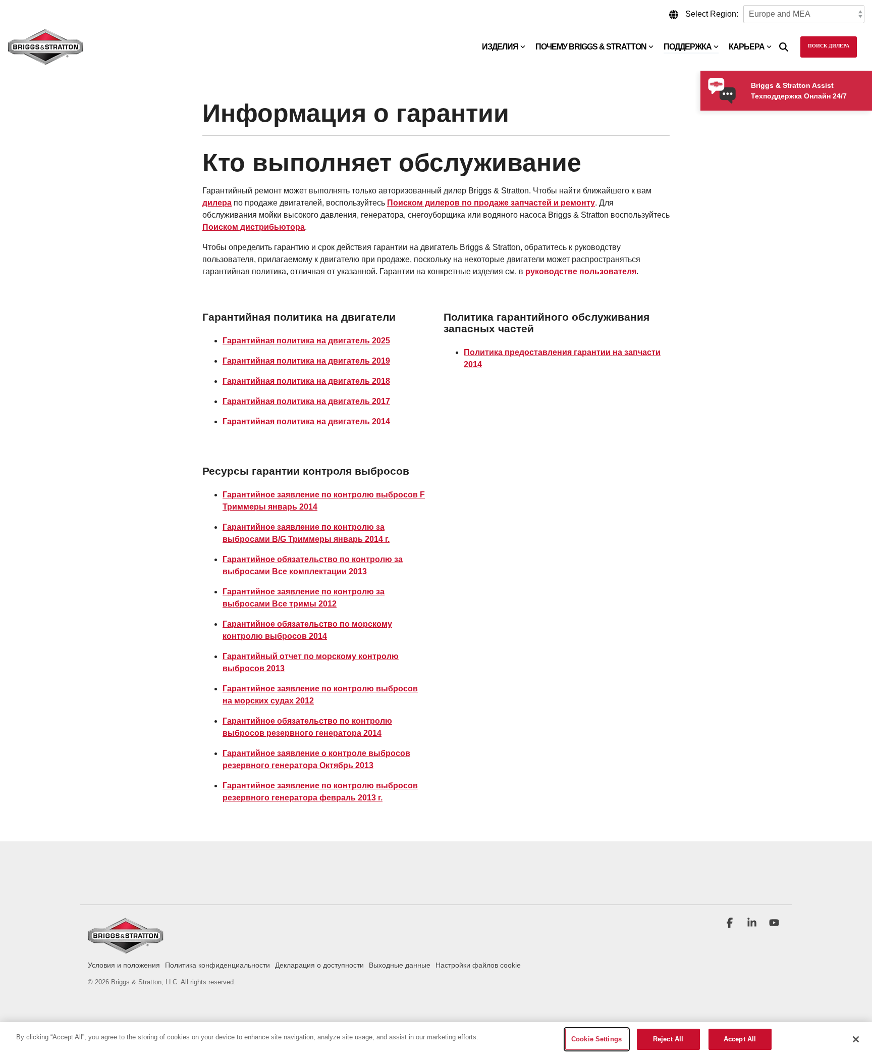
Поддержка (688, 46)
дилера (217, 202)
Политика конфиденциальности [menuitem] (217, 965)
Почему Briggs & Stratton (590, 46)
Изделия (500, 46)
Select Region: (711, 14)
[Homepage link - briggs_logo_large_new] (126, 949)
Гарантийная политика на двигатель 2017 (306, 401)
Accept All (740, 1039)
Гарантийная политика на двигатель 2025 (306, 340)
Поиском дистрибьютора (253, 227)
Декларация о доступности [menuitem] (319, 965)
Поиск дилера (828, 46)
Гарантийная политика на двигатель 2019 (306, 361)
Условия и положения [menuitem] (124, 965)
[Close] (856, 1039)
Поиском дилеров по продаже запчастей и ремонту (491, 202)
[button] (730, 923)
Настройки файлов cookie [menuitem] (478, 965)
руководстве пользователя (580, 271)
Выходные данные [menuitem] (399, 965)
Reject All (668, 1039)
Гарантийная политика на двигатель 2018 (306, 381)
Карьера (747, 46)
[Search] (783, 47)
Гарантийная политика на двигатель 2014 (306, 421)
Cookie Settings (596, 1039)
